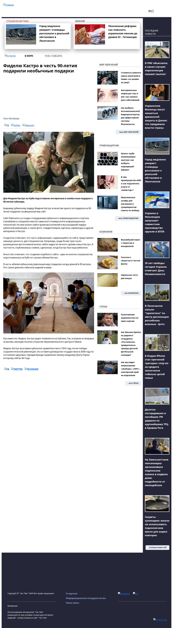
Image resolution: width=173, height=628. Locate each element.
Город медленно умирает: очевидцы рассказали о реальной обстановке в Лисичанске (54, 33)
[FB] (6, 125)
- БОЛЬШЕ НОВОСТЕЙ (157, 547)
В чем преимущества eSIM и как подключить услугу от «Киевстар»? (131, 183)
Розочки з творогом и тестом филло (130, 260)
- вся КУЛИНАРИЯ (131, 293)
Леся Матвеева (11, 118)
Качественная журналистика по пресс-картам (129, 317)
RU (150, 11)
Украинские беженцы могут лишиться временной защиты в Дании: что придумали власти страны (156, 116)
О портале (71, 593)
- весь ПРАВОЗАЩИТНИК (128, 218)
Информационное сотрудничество (86, 598)
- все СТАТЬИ (133, 383)
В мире (29, 55)
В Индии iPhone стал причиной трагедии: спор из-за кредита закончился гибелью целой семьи (157, 366)
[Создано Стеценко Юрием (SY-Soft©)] (160, 619)
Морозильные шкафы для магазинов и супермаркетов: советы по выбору (130, 204)
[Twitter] (15, 125)
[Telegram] (28, 125)
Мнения (80, 21)
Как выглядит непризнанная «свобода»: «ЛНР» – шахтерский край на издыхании (131, 369)
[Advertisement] (48, 94)
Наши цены (72, 602)
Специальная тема (17, 21)
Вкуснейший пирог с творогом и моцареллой (130, 242)
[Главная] (8, 4)
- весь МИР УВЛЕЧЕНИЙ (128, 132)
